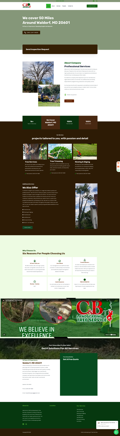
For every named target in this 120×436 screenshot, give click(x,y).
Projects (64, 6)
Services (58, 6)
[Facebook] (93, 1)
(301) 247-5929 (29, 388)
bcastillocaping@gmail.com (33, 393)
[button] (92, 6)
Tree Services (80, 409)
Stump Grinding (80, 419)
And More (79, 421)
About (53, 6)
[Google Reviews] (97, 1)
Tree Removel (80, 415)
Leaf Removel (80, 417)
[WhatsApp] (116, 432)
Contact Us (70, 6)
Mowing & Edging (81, 413)
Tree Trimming (80, 411)
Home (48, 6)
